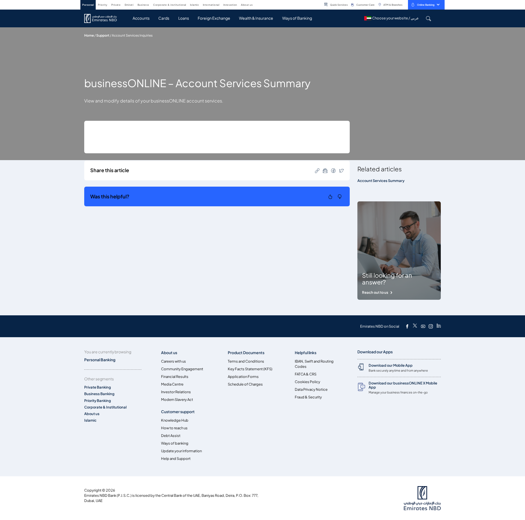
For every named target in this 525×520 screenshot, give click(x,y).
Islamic (90, 420)
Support (102, 35)
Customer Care (365, 4)
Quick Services (339, 4)
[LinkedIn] (439, 326)
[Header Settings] (256, 4)
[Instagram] (431, 326)
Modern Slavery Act (177, 400)
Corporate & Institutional (105, 407)
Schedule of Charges (245, 384)
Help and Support (176, 459)
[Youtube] (423, 326)
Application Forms (243, 377)
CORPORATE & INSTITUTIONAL (169, 4)
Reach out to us (375, 292)
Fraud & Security (308, 397)
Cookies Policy (307, 382)
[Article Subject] (325, 170)
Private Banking (97, 387)
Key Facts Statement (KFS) (250, 369)
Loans (183, 18)
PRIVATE (116, 4)
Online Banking (425, 4)
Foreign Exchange (214, 18)
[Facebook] (407, 326)
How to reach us (174, 428)
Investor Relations (176, 392)
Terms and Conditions (246, 361)
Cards (163, 18)
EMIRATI (129, 4)
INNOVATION (230, 4)
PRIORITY (102, 4)
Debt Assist (170, 436)
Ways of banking (174, 443)
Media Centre (172, 384)
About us (92, 414)
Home (89, 35)
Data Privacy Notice (311, 389)
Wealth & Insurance (256, 18)
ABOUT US (247, 4)
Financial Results (174, 377)
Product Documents (246, 352)
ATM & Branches (392, 4)
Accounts (141, 18)
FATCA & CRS (305, 374)
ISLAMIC (194, 4)
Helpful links (305, 352)
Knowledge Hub (174, 420)
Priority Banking (97, 401)
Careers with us (173, 361)
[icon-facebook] (333, 170)
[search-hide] (428, 18)
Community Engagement (182, 369)
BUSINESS (143, 4)
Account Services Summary (380, 181)
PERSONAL (88, 4)
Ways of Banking (297, 18)
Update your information (181, 451)
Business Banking (99, 394)
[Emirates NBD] (103, 18)
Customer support (178, 411)
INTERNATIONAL (211, 4)
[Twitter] (415, 326)
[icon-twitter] (341, 170)
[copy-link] (317, 170)
